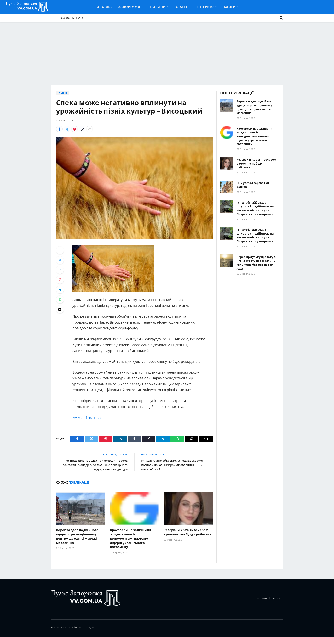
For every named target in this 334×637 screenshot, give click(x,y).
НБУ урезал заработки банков (253, 184)
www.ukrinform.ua (86, 417)
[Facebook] (60, 250)
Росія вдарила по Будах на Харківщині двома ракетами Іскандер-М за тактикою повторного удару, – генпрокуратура (95, 465)
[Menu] (53, 18)
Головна (103, 6)
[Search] (281, 18)
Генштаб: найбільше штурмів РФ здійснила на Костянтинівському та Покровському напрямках (256, 208)
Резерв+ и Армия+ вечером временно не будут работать (187, 532)
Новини (158, 6)
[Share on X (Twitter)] (67, 129)
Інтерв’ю (205, 6)
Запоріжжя (129, 6)
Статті (181, 6)
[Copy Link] (82, 129)
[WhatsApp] (60, 299)
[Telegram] (60, 289)
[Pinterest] (60, 280)
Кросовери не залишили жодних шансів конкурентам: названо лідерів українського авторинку (130, 538)
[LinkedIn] (60, 270)
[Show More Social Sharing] (89, 129)
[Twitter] (60, 260)
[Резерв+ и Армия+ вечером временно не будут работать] (188, 508)
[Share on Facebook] (59, 129)
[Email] (60, 309)
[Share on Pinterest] (74, 129)
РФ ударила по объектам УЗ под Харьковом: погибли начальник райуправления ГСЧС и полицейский (172, 465)
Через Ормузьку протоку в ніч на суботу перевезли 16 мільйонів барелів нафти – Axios (256, 262)
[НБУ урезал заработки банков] (226, 187)
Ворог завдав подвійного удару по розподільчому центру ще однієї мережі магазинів (77, 536)
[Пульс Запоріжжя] (27, 7)
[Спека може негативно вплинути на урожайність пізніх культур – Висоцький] (134, 188)
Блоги (230, 6)
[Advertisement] (167, 51)
